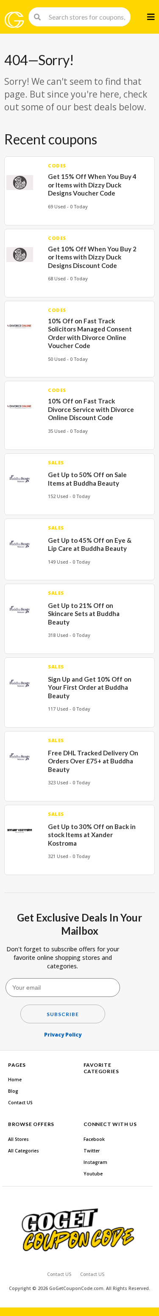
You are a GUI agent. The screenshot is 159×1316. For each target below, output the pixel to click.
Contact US (20, 1103)
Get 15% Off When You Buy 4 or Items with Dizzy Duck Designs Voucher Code (92, 185)
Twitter (92, 1151)
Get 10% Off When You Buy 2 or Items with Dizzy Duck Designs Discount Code (92, 257)
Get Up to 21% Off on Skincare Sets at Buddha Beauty (84, 614)
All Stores (18, 1139)
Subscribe (63, 1014)
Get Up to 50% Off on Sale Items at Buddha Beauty (87, 479)
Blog (13, 1091)
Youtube (93, 1174)
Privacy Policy (62, 1034)
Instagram (95, 1162)
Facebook (94, 1139)
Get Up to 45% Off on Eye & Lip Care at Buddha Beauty (89, 544)
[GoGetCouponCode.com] (14, 20)
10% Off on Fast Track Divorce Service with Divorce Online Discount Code (91, 409)
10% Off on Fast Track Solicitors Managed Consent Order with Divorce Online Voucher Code (90, 333)
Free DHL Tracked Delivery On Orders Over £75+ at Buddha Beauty (93, 761)
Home (15, 1080)
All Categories (23, 1151)
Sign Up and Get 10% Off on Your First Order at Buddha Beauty (89, 687)
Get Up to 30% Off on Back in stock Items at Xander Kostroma (92, 835)
